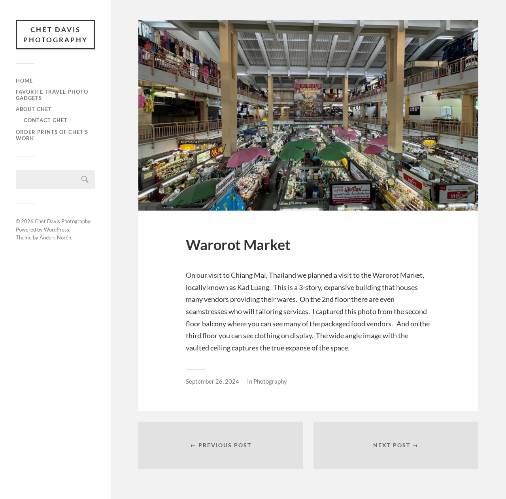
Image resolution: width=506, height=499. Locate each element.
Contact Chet (46, 120)
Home (24, 80)
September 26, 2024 (212, 381)
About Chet (34, 109)
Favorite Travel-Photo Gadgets (52, 95)
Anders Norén (55, 237)
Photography (270, 381)
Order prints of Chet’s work (52, 135)
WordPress (56, 229)
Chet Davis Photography (55, 34)
